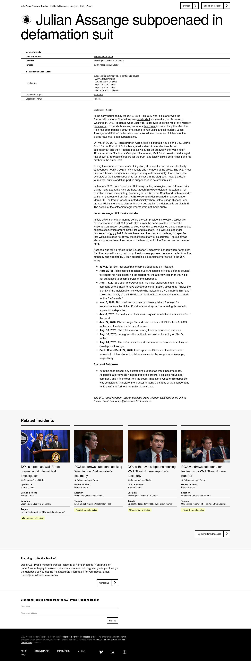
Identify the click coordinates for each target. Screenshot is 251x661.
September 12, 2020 (103, 56)
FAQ (82, 5)
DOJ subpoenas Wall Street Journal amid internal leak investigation (40, 471)
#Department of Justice (32, 518)
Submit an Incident (212, 5)
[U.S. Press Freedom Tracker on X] (113, 652)
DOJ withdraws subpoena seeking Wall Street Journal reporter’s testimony (152, 471)
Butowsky (138, 186)
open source (120, 636)
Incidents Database (59, 5)
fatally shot (143, 119)
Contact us (104, 582)
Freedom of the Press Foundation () (77, 636)
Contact (81, 650)
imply (113, 233)
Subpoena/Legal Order (40, 71)
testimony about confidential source (123, 75)
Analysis (74, 5)
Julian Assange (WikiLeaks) (106, 64)
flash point (150, 126)
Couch (123, 186)
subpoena (98, 75)
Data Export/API (41, 650)
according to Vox (128, 226)
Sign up (112, 620)
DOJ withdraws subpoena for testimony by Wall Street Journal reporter (203, 471)
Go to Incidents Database (209, 533)
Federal (97, 98)
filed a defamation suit (156, 142)
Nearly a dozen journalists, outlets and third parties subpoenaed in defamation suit (140, 178)
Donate (186, 5)
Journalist (98, 94)
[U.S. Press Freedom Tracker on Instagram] (124, 652)
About (89, 5)
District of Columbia (115, 60)
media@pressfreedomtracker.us (39, 575)
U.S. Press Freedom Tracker (34, 5)
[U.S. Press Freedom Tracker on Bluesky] (101, 652)
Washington (99, 60)
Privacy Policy (63, 650)
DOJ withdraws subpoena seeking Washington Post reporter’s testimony (98, 471)
